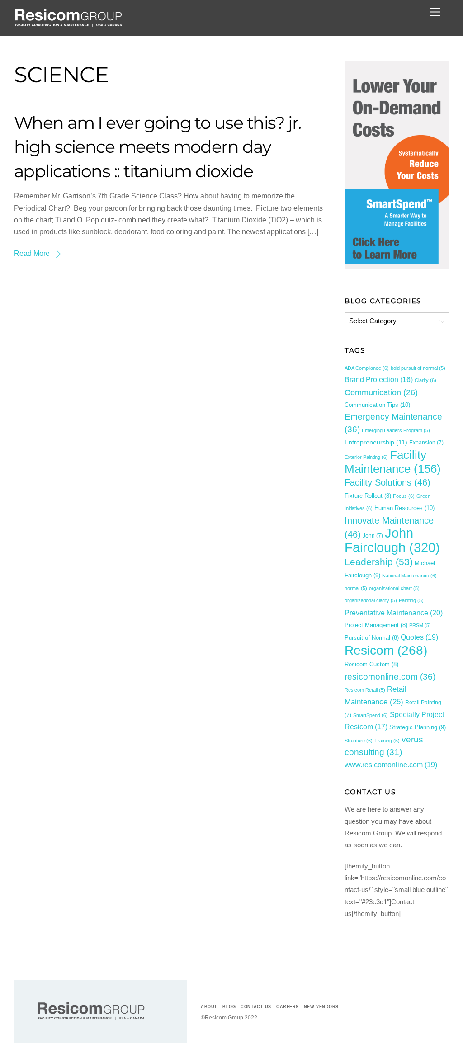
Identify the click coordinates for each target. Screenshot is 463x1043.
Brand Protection (379, 379)
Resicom (386, 650)
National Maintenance (409, 575)
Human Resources (404, 508)
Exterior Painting (366, 457)
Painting (411, 600)
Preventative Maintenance (394, 613)
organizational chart (394, 588)
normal (356, 588)
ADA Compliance (367, 368)
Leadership (379, 562)
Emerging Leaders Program (396, 430)
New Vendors (321, 1007)
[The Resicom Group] (68, 24)
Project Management (376, 625)
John (373, 536)
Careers (287, 1007)
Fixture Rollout (368, 496)
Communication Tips (377, 404)
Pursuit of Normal (372, 638)
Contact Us (256, 1007)
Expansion (426, 442)
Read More (32, 253)
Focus (404, 496)
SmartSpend (370, 715)
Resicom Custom (371, 664)
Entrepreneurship (376, 442)
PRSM (420, 625)
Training (387, 740)
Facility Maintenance (393, 462)
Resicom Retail (365, 690)
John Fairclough (392, 540)
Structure (359, 740)
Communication (381, 392)
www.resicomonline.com (391, 764)
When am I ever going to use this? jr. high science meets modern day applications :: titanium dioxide (157, 147)
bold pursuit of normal (418, 368)
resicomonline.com (390, 676)
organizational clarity (371, 600)
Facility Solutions (387, 482)
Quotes (419, 637)
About (209, 1007)
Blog (229, 1007)
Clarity (425, 380)
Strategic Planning (417, 727)
